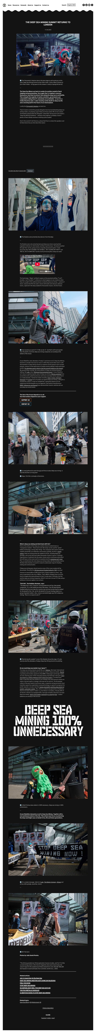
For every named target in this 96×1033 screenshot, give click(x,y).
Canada (30, 379)
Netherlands (35, 1002)
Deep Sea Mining (25, 1002)
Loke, (28, 372)
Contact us (45, 5)
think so (48, 670)
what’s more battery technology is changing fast (43, 694)
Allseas (59, 882)
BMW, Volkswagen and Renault (29, 385)
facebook (44, 1018)
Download (30, 170)
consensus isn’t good (56, 559)
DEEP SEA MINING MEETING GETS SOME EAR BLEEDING (37, 980)
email (53, 1018)
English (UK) (71, 5)
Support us (37, 5)
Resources (16, 5)
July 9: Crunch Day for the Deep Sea (31, 978)
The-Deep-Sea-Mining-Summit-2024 (17, 170)
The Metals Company (50, 882)
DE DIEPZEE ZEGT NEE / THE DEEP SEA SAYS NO (35, 988)
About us (30, 5)
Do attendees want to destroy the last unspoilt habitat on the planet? (44, 368)
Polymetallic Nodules (32, 106)
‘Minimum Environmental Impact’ (43, 372)
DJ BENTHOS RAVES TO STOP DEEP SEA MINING (35, 993)
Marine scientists (56, 374)
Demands (23, 5)
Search (64, 5)
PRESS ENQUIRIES (48, 1008)
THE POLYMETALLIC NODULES (29, 990)
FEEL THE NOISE (25, 983)
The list (62, 672)
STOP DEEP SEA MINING (27, 985)
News (9, 5)
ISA (31, 1002)
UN (40, 1002)
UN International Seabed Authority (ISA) (45, 570)
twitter (49, 1018)
